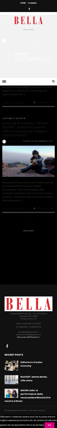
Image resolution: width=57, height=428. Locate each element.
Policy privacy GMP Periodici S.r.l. (28, 337)
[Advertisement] (28, 53)
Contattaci (32, 3)
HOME (23, 3)
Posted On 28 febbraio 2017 (38, 141)
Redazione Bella (15, 141)
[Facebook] (7, 346)
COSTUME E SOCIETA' (14, 118)
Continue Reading (14, 103)
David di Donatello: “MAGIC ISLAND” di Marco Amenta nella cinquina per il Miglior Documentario (25, 129)
